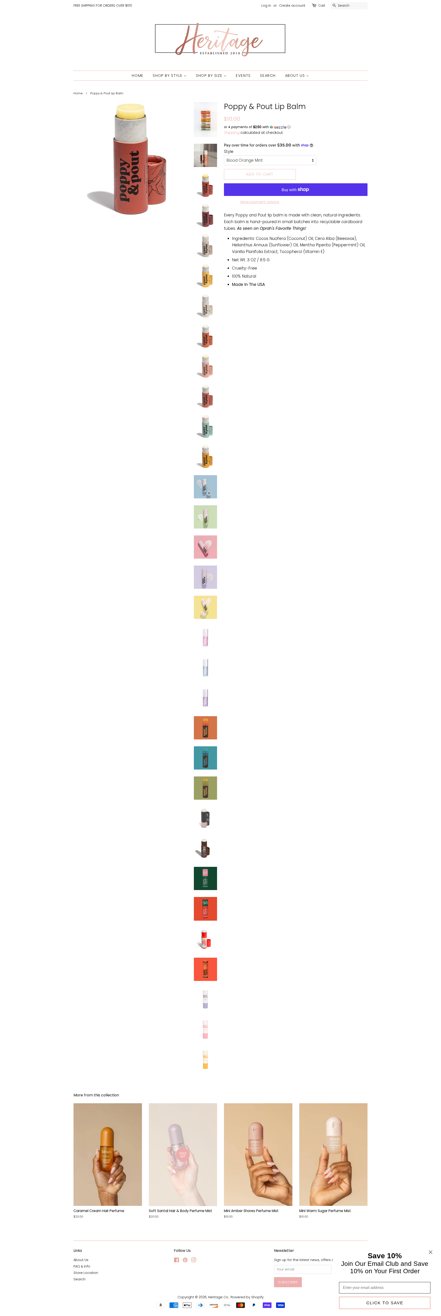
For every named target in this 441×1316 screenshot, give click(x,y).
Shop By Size (210, 75)
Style (228, 151)
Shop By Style (168, 75)
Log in (266, 5)
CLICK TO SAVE (384, 1303)
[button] (296, 127)
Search (268, 75)
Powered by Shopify (247, 1297)
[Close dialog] (431, 1252)
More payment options (259, 201)
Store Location (86, 1272)
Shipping (232, 132)
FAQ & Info (82, 1266)
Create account (292, 5)
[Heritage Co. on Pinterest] (185, 1261)
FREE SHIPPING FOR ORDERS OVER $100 (103, 5)
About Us (295, 75)
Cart (321, 5)
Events (243, 75)
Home (137, 75)
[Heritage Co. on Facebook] (176, 1261)
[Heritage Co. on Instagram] (193, 1261)
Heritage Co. (218, 1297)
